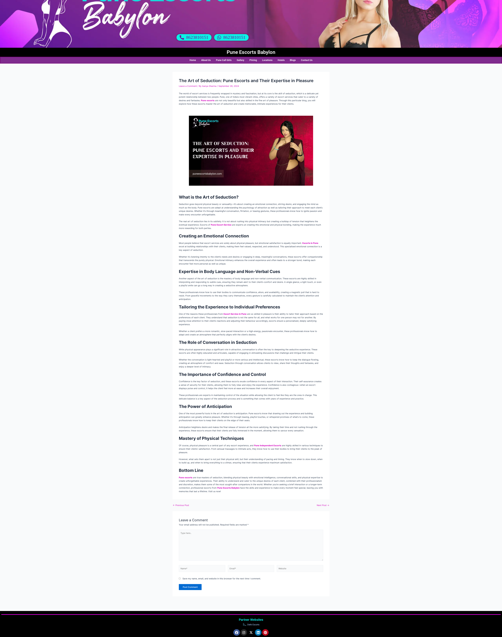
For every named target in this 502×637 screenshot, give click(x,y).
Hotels (281, 60)
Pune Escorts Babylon (251, 52)
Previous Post (181, 505)
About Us (206, 60)
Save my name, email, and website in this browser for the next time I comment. (221, 578)
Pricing (253, 60)
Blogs (293, 60)
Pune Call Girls (224, 60)
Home (193, 60)
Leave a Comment (188, 86)
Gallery (240, 60)
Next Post (323, 505)
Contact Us (306, 60)
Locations (267, 60)
